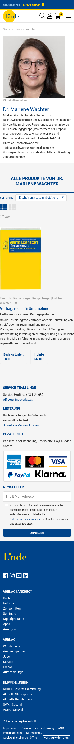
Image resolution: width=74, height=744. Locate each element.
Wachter (5, 303)
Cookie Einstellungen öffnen (20, 737)
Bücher (8, 598)
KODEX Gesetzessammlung (22, 689)
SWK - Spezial (12, 704)
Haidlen (57, 298)
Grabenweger (21, 298)
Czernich (5, 298)
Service (8, 662)
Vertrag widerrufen (56, 737)
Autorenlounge (13, 672)
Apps (6, 624)
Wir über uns (11, 646)
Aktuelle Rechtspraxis (18, 699)
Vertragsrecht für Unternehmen (25, 308)
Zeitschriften (12, 608)
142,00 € (39, 357)
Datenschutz (34, 732)
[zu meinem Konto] (49, 17)
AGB (61, 728)
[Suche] (42, 17)
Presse (8, 667)
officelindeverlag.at (18, 400)
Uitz (15, 303)
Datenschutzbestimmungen (25, 519)
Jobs (6, 656)
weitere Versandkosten (23, 425)
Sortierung (6, 197)
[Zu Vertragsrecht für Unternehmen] (20, 258)
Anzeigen (9, 629)
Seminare (9, 614)
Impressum (10, 728)
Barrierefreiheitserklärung (38, 728)
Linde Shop (32, 4)
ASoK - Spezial (13, 710)
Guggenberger (41, 298)
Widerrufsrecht (12, 732)
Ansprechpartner (14, 651)
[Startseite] (11, 16)
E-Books (9, 603)
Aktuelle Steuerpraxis (17, 694)
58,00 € (13, 357)
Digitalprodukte (13, 619)
